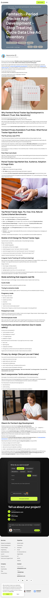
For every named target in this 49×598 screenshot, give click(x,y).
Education (19, 547)
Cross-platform (29, 468)
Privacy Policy (4, 573)
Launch (2, 554)
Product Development (6, 545)
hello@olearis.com (21, 568)
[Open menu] (46, 2)
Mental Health (20, 543)
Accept (7, 594)
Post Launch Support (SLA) (7, 558)
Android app (20, 468)
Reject (18, 594)
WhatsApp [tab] (35, 475)
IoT (18, 556)
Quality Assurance (5, 551)
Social (18, 549)
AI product (22, 471)
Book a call (37, 530)
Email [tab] (29, 475)
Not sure (30, 471)
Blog (2, 571)
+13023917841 (20, 572)
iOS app (13, 468)
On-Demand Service (21, 551)
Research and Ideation (6, 543)
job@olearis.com (21, 576)
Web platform (15, 471)
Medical (19, 560)
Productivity (20, 545)
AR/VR (18, 558)
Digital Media (20, 554)
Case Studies (4, 569)
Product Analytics (5, 556)
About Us (3, 566)
